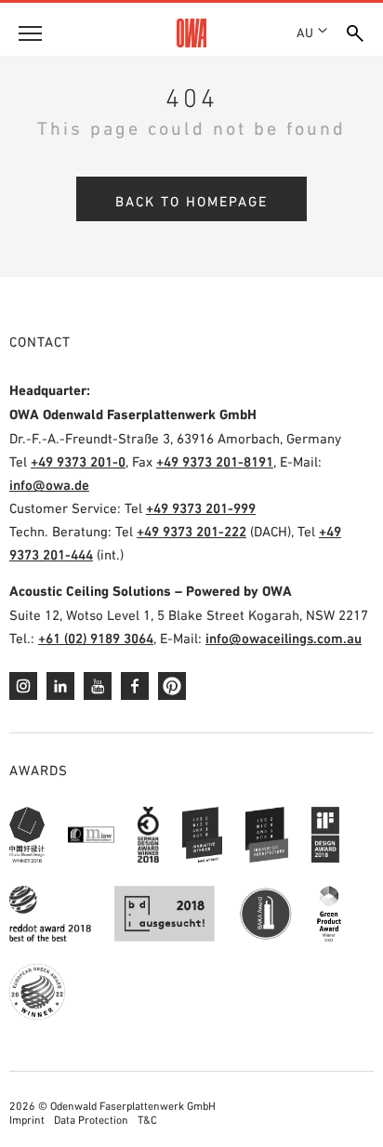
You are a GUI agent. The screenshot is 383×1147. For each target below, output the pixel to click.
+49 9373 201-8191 (214, 461)
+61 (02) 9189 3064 (95, 638)
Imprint (27, 1120)
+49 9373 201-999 (201, 508)
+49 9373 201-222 (191, 531)
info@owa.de (49, 485)
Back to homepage (191, 201)
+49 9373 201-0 (78, 461)
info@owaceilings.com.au (283, 638)
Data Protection (91, 1120)
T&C (147, 1120)
